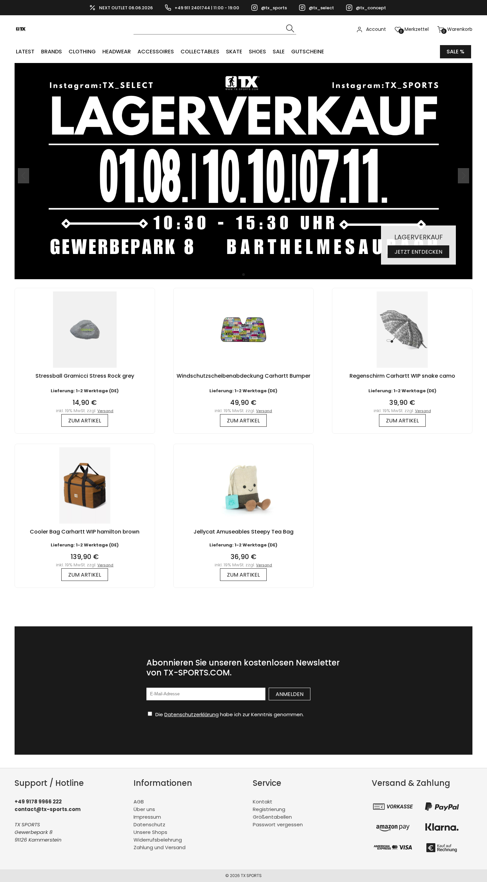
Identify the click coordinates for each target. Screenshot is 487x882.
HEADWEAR (116, 51)
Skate (234, 51)
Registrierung (269, 809)
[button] (243, 274)
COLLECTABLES (200, 51)
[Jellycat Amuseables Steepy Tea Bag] (243, 525)
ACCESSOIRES (155, 51)
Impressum (147, 816)
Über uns (144, 809)
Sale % (455, 51)
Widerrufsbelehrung (158, 839)
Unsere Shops (150, 832)
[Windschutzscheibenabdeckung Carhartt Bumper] (243, 369)
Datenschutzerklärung (191, 714)
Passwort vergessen (278, 824)
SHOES (257, 51)
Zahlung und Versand (160, 847)
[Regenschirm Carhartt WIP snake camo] (402, 369)
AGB (139, 801)
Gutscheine (307, 51)
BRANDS (51, 51)
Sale (279, 51)
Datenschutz (149, 824)
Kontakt (262, 801)
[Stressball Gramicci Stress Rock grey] (85, 369)
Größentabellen (272, 816)
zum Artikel (84, 420)
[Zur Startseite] (23, 39)
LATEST (25, 51)
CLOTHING (82, 51)
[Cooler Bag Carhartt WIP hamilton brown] (84, 525)
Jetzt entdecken (418, 252)
